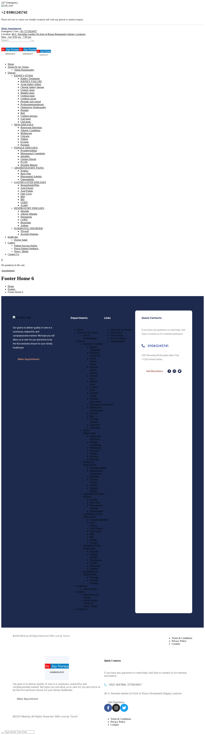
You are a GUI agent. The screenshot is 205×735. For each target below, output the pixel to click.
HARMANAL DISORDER (28, 228)
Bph (22, 113)
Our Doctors (117, 335)
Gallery (11, 242)
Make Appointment (11, 28)
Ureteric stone (27, 90)
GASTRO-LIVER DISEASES (30, 182)
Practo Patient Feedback (26, 248)
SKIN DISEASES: (24, 124)
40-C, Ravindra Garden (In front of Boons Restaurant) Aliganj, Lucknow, (49, 34)
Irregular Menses (28, 165)
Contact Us (13, 254)
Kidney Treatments (30, 78)
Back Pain (25, 173)
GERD (24, 202)
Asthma (24, 225)
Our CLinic (116, 332)
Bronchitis (25, 222)
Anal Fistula (26, 191)
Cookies (176, 643)
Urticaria (24, 136)
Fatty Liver (26, 193)
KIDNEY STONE (23, 75)
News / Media (21, 251)
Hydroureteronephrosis (32, 104)
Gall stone (25, 118)
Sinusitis (24, 211)
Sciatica (24, 170)
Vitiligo (24, 139)
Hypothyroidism (28, 150)
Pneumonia (26, 216)
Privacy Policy (179, 641)
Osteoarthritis (27, 179)
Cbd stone (25, 121)
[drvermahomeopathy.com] (10, 58)
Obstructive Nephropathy (33, 107)
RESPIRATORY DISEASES (29, 208)
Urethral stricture (28, 116)
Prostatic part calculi (30, 101)
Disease (12, 72)
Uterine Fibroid (28, 159)
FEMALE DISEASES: (26, 147)
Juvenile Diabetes (29, 234)
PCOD (24, 162)
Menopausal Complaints (32, 153)
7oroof (66, 636)
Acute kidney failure (30, 84)
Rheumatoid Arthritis (31, 176)
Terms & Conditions (182, 638)
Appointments (118, 341)
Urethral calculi (28, 98)
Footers (11, 289)
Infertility (25, 156)
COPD (24, 219)
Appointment (8, 270)
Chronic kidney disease (32, 87)
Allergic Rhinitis (28, 214)
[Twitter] (179, 371)
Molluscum (26, 133)
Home (11, 64)
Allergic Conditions (30, 130)
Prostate (24, 110)
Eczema (24, 142)
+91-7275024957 (28, 31)
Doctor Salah (20, 239)
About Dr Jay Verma (18, 67)
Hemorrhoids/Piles (29, 185)
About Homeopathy (24, 70)
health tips (13, 237)
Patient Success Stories (25, 245)
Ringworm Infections (31, 127)
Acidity (24, 205)
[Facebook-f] (169, 371)
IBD (22, 196)
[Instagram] (174, 371)
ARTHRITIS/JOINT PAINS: (29, 167)
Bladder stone (27, 93)
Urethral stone (27, 95)
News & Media (118, 338)
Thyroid (24, 231)
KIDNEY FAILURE (31, 81)
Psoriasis (24, 144)
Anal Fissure (26, 188)
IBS (22, 199)
